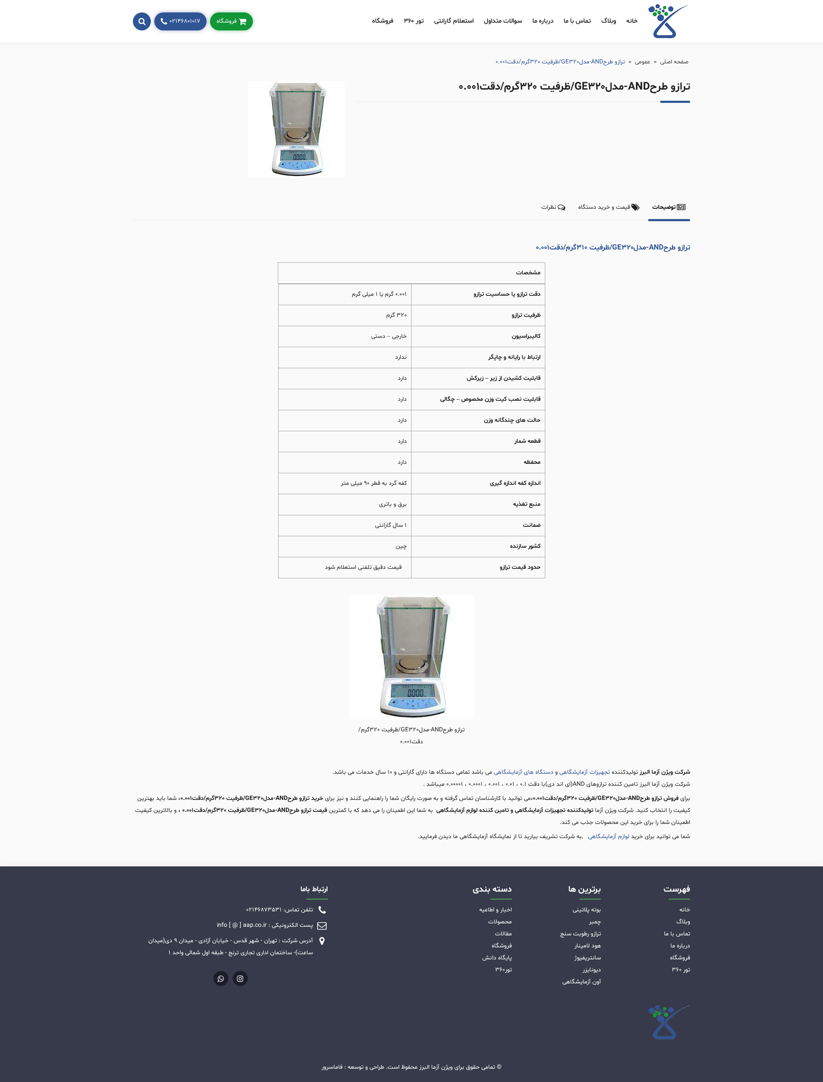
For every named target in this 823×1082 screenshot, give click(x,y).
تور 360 (414, 21)
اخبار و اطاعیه (495, 910)
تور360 (503, 970)
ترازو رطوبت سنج (580, 934)
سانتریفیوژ (587, 958)
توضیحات (664, 207)
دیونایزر (592, 970)
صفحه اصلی (674, 62)
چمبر (595, 922)
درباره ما (542, 21)
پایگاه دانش (497, 958)
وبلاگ (608, 21)
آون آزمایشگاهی (581, 982)
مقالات (503, 934)
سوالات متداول (503, 21)
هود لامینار (587, 946)
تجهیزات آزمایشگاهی (584, 772)
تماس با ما (577, 21)
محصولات (500, 922)
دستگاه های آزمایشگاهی (523, 772)
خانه (632, 21)
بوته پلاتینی (587, 910)
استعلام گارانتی (454, 21)
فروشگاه (382, 21)
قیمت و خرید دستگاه (604, 207)
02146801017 (184, 21)
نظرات (548, 207)
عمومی (642, 62)
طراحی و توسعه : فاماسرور (352, 1067)
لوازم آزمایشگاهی (607, 837)
